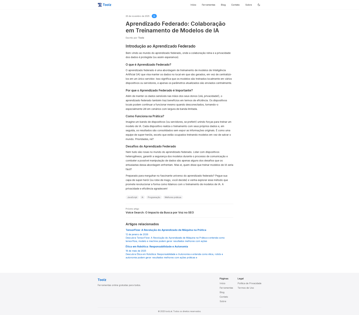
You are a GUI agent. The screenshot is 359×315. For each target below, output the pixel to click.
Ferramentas (208, 4)
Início (193, 4)
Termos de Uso (246, 287)
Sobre (248, 4)
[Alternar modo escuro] (258, 4)
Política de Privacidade (249, 283)
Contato (235, 4)
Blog (223, 4)
